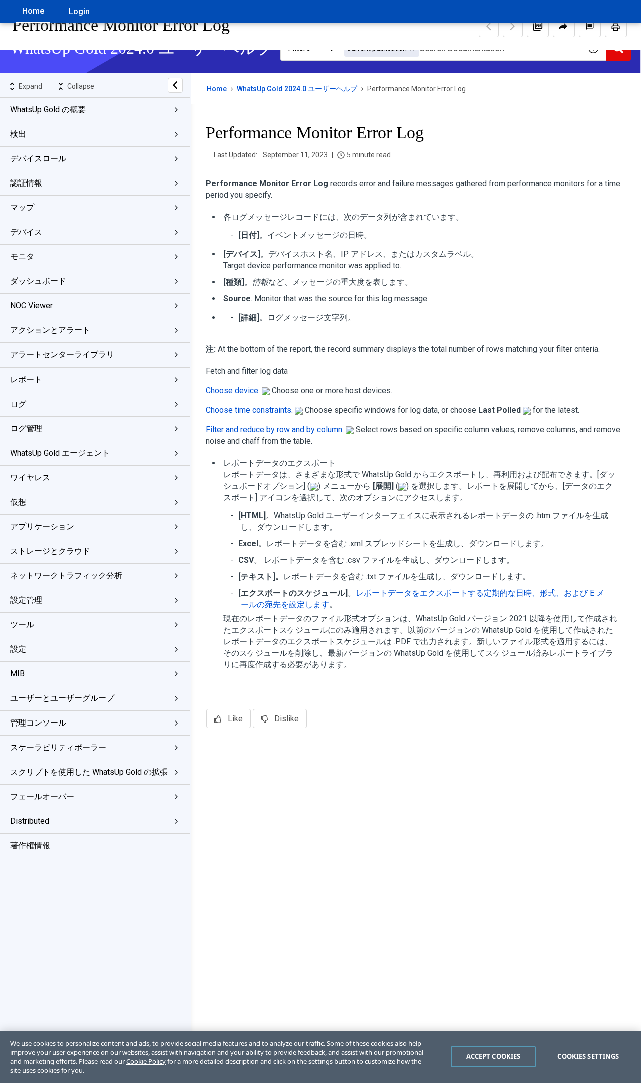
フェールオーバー (42, 796)
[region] (320, 1057)
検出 (18, 134)
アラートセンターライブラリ (62, 354)
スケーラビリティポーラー (58, 747)
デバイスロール (38, 158)
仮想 (18, 502)
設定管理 (26, 600)
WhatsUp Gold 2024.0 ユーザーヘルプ (297, 89)
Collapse (80, 86)
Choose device (232, 390)
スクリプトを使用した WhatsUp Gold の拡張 (89, 772)
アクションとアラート (50, 330)
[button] (538, 26)
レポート (26, 379)
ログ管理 (26, 428)
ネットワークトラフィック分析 (66, 575)
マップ (22, 207)
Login (79, 11)
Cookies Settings (588, 1056)
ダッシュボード (38, 281)
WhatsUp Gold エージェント (60, 453)
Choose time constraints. (249, 410)
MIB (17, 673)
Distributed (29, 821)
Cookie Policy (146, 1061)
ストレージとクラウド (50, 551)
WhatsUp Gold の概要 (48, 109)
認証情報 (26, 183)
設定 (18, 649)
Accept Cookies (493, 1056)
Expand (30, 86)
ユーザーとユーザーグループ (62, 698)
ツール (22, 624)
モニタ (22, 256)
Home (33, 11)
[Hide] (175, 85)
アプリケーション (42, 526)
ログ (18, 404)
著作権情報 (30, 845)
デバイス (26, 232)
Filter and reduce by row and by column (274, 429)
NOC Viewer (31, 305)
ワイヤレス (30, 477)
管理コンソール (38, 723)
